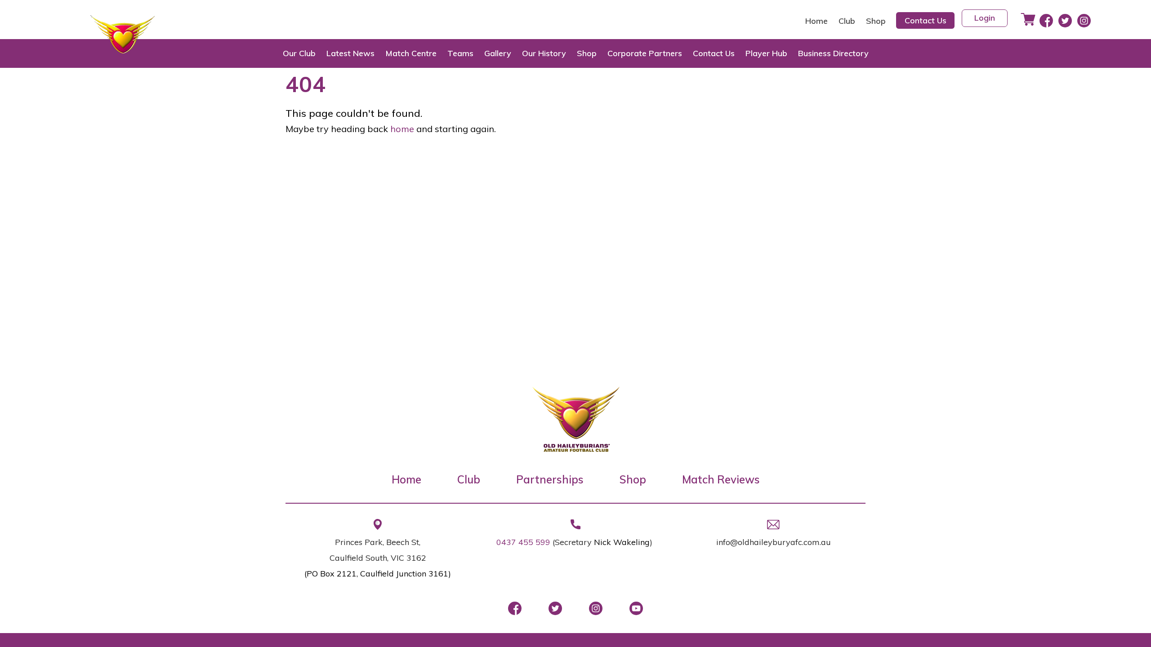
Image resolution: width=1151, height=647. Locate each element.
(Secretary (573, 542)
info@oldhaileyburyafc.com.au (773, 542)
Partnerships (550, 479)
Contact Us (925, 20)
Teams (460, 53)
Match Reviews (721, 479)
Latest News (350, 53)
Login (984, 18)
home (402, 128)
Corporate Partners (644, 53)
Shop (876, 21)
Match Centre (411, 53)
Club (847, 21)
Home (816, 21)
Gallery (497, 53)
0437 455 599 (523, 542)
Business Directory (833, 53)
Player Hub (766, 53)
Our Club (299, 53)
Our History (544, 53)
